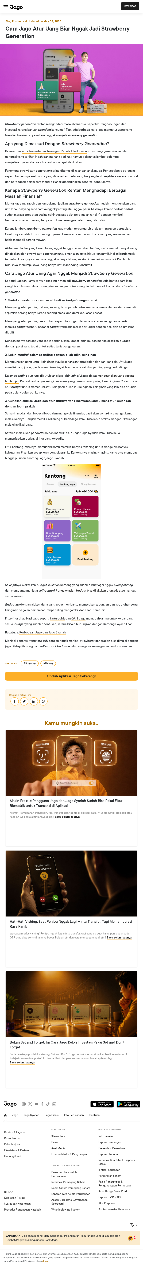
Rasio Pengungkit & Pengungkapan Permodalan (115, 1184)
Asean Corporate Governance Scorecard (69, 1202)
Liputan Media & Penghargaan (69, 1154)
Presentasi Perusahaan (112, 1148)
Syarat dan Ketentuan (17, 1204)
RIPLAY (8, 1192)
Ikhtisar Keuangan (109, 1170)
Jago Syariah (31, 1115)
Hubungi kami (12, 1156)
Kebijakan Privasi (14, 1198)
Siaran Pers (58, 1136)
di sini (45, 1261)
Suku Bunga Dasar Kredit (113, 1191)
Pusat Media (12, 1138)
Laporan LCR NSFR (109, 1197)
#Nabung (48, 663)
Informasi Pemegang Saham (68, 1182)
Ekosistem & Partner (16, 1150)
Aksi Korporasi (106, 1203)
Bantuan (94, 1115)
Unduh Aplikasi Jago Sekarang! (71, 676)
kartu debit (57, 618)
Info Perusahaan (74, 1115)
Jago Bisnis (52, 1115)
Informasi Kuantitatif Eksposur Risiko (116, 1162)
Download (130, 6)
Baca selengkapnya (67, 817)
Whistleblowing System (65, 1210)
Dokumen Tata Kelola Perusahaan (64, 1174)
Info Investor (106, 1136)
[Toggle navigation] (5, 6)
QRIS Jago (78, 618)
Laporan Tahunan (108, 1154)
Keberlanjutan (12, 1144)
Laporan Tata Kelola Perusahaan (70, 1194)
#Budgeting (30, 663)
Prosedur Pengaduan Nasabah (22, 1210)
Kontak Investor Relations (114, 1209)
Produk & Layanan (15, 1132)
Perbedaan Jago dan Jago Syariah (42, 632)
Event (55, 1142)
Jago (15, 1115)
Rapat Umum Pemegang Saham (70, 1188)
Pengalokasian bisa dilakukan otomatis (87, 590)
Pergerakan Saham (109, 1176)
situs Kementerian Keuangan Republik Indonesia (54, 151)
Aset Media (58, 1148)
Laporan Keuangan (109, 1142)
